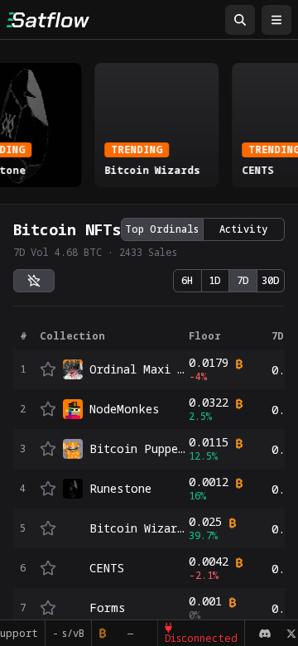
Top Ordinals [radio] (162, 229)
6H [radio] (187, 280)
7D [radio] (243, 280)
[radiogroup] (203, 229)
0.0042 (208, 561)
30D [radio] (271, 280)
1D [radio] (215, 280)
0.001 (205, 601)
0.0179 (208, 362)
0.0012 (208, 482)
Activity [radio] (243, 229)
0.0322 (208, 402)
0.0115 (208, 442)
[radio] (34, 280)
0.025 (205, 521)
